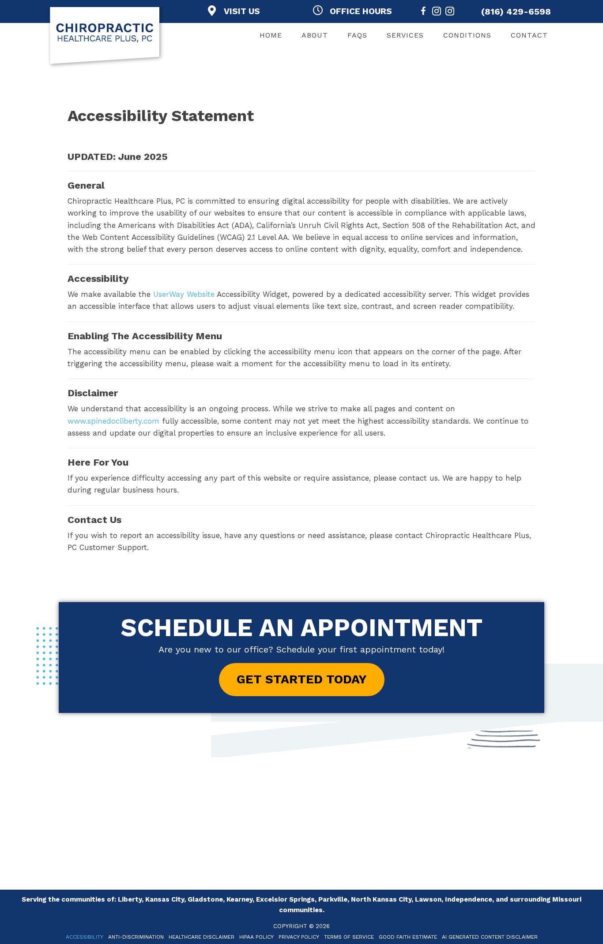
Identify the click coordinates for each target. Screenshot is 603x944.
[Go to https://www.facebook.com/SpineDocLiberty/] (423, 13)
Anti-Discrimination (136, 937)
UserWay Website (184, 294)
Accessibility (84, 937)
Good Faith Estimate (408, 937)
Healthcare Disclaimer (201, 937)
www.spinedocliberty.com (113, 421)
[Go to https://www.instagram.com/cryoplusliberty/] (449, 13)
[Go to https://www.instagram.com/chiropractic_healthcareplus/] (436, 13)
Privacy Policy (299, 937)
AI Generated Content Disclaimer (490, 937)
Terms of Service (349, 937)
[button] (301, 679)
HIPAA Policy (256, 937)
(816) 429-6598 (516, 11)
